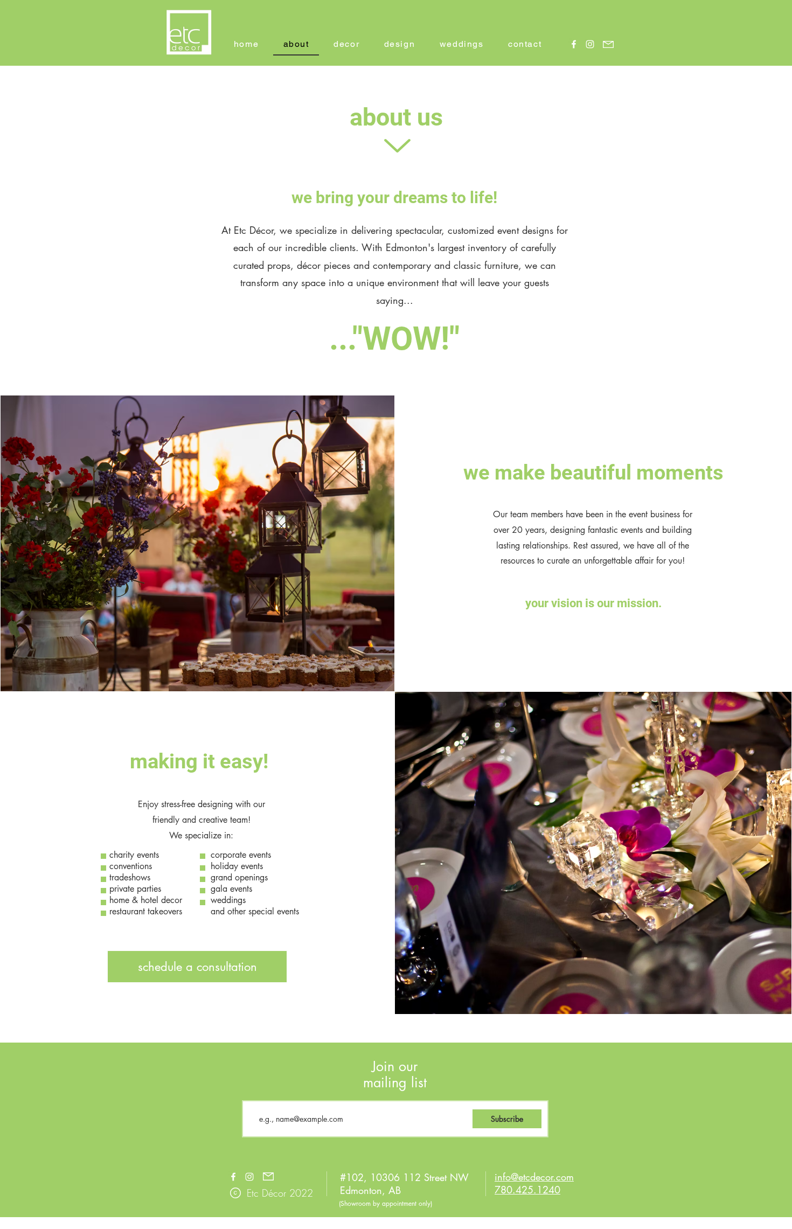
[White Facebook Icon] (573, 44)
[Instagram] (590, 44)
